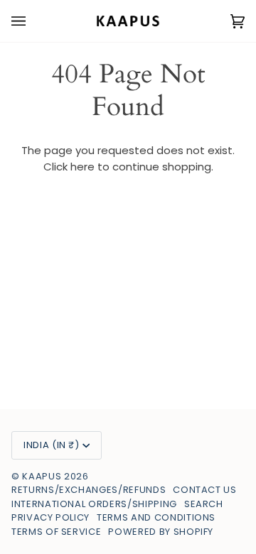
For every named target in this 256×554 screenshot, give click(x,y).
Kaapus (43, 476)
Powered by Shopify (160, 531)
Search (203, 504)
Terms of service (56, 531)
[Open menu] (32, 21)
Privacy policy (50, 517)
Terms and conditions (156, 517)
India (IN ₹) (51, 445)
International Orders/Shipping (94, 504)
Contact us (205, 489)
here (82, 166)
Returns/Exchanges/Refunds (88, 489)
